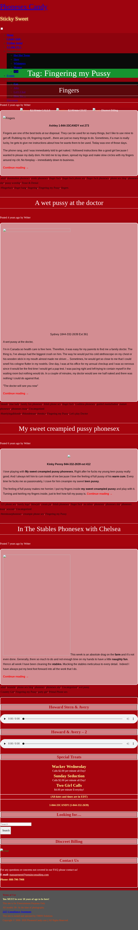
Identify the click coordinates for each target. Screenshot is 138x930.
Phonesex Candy (23, 6)
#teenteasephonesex (11, 513)
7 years (11, 543)
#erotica (41, 413)
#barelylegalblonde (11, 413)
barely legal (24, 504)
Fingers (69, 90)
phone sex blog (118, 178)
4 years (11, 217)
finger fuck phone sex (73, 178)
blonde (4, 404)
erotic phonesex (39, 178)
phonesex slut (113, 504)
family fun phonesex (31, 404)
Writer (27, 105)
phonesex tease (19, 408)
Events (10, 75)
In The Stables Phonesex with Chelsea (69, 529)
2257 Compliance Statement (17, 912)
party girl (43, 691)
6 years (11, 443)
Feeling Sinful (14, 43)
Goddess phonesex (85, 404)
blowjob (35, 504)
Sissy (16, 59)
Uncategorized (36, 408)
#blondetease (29, 413)
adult (3, 178)
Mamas (18, 67)
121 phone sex (8, 504)
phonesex (99, 504)
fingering (32, 187)
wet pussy (84, 687)
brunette (11, 687)
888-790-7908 (16, 879)
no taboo (88, 504)
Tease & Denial (30, 182)
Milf (16, 71)
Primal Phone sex (58, 691)
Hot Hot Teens (22, 55)
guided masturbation (107, 404)
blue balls (14, 404)
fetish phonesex (61, 504)
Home (10, 35)
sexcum (11, 509)
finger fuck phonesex (98, 178)
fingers (64, 187)
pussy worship (12, 182)
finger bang (20, 187)
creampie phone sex (33, 513)
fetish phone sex (52, 404)
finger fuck (55, 178)
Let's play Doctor (79, 413)
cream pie (46, 504)
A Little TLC (14, 47)
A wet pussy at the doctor (69, 202)
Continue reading (16, 167)
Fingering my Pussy (49, 187)
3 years (11, 105)
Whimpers (20, 63)
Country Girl (7, 691)
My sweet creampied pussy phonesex (69, 428)
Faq (16, 83)
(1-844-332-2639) (79, 805)
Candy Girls (14, 39)
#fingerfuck (7, 187)
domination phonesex (18, 178)
